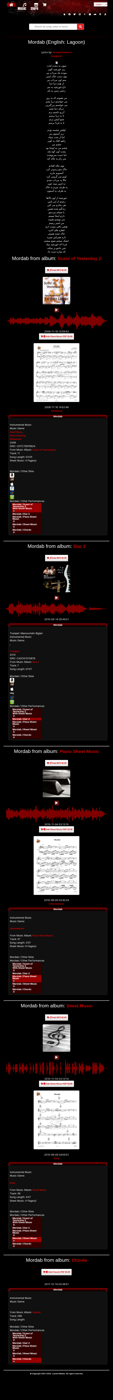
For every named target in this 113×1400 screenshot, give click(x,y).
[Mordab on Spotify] (58, 497)
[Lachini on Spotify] (90, 14)
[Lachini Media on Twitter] (74, 14)
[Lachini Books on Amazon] (105, 14)
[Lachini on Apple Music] (64, 14)
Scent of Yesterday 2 (79, 258)
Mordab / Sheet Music (25, 524)
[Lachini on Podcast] (100, 14)
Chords (79, 1260)
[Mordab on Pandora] (58, 488)
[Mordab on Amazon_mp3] (58, 475)
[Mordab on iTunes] (58, 484)
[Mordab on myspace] (58, 693)
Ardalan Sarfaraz (62, 52)
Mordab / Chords (22, 529)
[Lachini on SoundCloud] (95, 14)
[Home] (11, 5)
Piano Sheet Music (79, 751)
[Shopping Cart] (45, 5)
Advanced (56, 410)
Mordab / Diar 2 (21, 514)
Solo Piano (15, 432)
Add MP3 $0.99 (59, 270)
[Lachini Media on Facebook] (69, 14)
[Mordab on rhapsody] (58, 493)
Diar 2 (79, 546)
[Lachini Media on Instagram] (80, 14)
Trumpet (14, 651)
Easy (56, 1158)
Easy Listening (18, 435)
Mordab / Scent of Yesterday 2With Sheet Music (23, 506)
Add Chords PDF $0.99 (59, 1272)
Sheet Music (79, 1005)
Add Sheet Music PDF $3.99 (58, 336)
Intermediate (56, 903)
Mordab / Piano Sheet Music (25, 517)
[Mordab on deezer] (58, 479)
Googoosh (56, 56)
